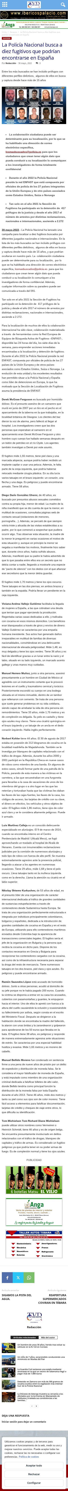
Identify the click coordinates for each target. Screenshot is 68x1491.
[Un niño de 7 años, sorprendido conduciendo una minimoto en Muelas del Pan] (8, 1360)
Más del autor (48, 1337)
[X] (18, 1277)
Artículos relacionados (24, 1337)
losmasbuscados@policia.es (23, 151)
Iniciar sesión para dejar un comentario (24, 1421)
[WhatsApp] (29, 1277)
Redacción (11, 63)
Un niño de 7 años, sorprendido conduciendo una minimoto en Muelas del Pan (41, 1358)
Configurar (34, 1482)
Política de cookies (29, 1456)
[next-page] (36, 1406)
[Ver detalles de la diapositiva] (34, 15)
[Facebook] (7, 1277)
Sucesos (13, 32)
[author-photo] (34, 1317)
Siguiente (63, 14)
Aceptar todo (34, 1465)
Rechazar (34, 1474)
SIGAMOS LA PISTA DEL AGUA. (17, 1297)
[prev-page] (32, 1406)
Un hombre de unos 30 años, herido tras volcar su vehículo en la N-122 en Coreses (41, 1345)
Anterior (4, 14)
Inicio (4, 32)
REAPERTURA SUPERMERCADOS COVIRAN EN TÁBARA (52, 1298)
